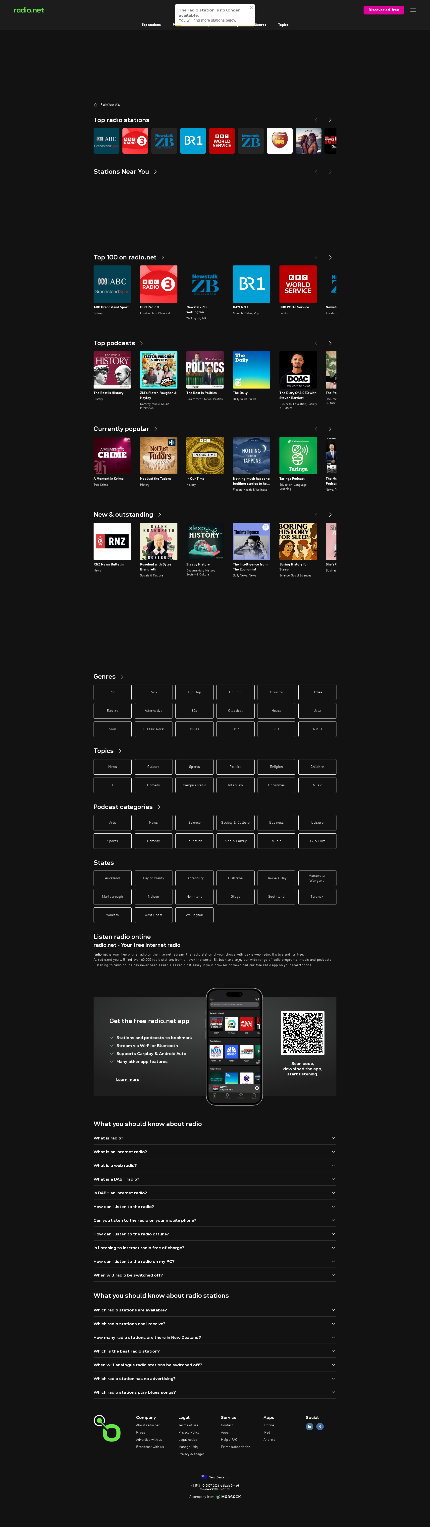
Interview (235, 785)
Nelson (153, 896)
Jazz (317, 711)
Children (317, 767)
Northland (194, 896)
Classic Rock (153, 729)
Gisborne (235, 878)
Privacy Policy (188, 1432)
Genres (260, 25)
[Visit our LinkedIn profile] (310, 1426)
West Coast (154, 915)
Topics (283, 25)
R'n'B (317, 729)
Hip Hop (194, 692)
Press (140, 1432)
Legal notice (187, 1440)
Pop (112, 692)
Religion (276, 767)
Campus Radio (194, 785)
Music (317, 785)
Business (276, 822)
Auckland (112, 878)
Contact (227, 1425)
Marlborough (112, 896)
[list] (215, 141)
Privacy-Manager (191, 1454)
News (112, 767)
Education (195, 841)
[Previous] (316, 118)
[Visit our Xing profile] (320, 1426)
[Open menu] (413, 10)
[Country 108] (280, 141)
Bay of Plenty (153, 878)
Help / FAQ (229, 1440)
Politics (235, 767)
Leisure (317, 822)
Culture (153, 767)
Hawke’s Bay (276, 878)
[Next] (330, 118)
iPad (267, 1432)
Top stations (151, 25)
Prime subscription (235, 1447)
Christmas (276, 785)
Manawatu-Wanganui (317, 878)
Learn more (127, 1079)
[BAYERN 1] (193, 141)
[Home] (96, 105)
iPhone (269, 1425)
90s (276, 729)
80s (194, 711)
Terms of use (188, 1425)
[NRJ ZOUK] (309, 141)
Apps (225, 1432)
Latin (235, 729)
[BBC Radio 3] (135, 141)
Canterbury (194, 878)
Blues (194, 729)
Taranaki (317, 896)
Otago (235, 896)
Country (276, 692)
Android (269, 1440)
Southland (276, 896)
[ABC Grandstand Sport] (106, 141)
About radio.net (148, 1425)
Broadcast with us (150, 1447)
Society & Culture (235, 822)
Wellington (194, 915)
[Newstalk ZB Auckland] (251, 141)
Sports (194, 767)
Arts (112, 822)
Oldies (317, 692)
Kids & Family (235, 841)
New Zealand (218, 1477)
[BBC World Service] (222, 141)
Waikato (112, 915)
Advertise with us (149, 1440)
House (276, 711)
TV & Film (317, 841)
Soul (112, 729)
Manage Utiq (188, 1447)
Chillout (235, 692)
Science (194, 822)
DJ (112, 785)
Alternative (153, 711)
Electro (112, 711)
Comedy (153, 785)
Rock (153, 692)
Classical (235, 711)
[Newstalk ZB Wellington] (164, 141)
